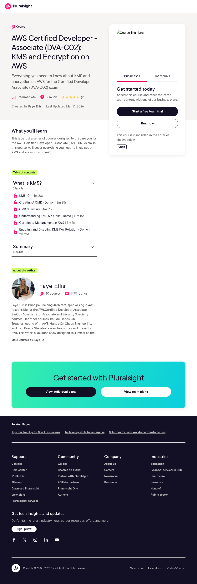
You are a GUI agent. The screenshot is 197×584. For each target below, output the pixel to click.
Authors (63, 494)
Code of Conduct (176, 568)
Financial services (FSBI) (166, 470)
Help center (19, 470)
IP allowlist (19, 476)
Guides (62, 463)
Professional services (25, 500)
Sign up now (24, 529)
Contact (17, 463)
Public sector (159, 494)
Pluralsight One (68, 488)
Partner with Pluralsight (73, 476)
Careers (109, 470)
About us (110, 463)
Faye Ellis (35, 106)
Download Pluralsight (25, 488)
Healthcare (158, 476)
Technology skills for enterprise (84, 432)
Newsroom (111, 476)
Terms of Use (137, 568)
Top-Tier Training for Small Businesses (36, 432)
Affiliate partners (68, 482)
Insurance (157, 482)
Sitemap (17, 482)
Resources (111, 482)
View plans (18, 494)
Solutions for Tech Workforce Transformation (137, 432)
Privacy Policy (155, 568)
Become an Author (69, 470)
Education (157, 463)
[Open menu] (190, 6)
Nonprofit (157, 488)
